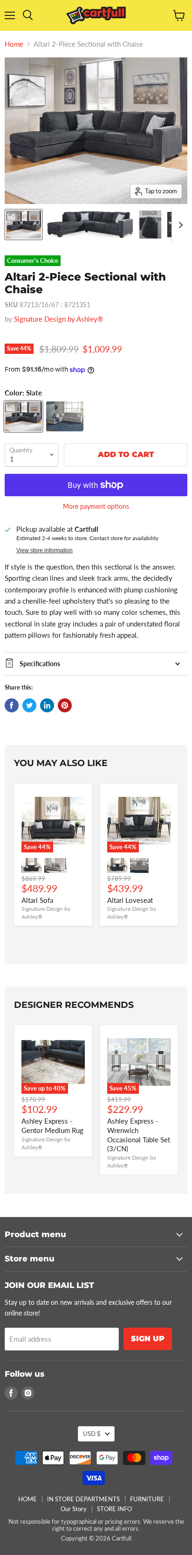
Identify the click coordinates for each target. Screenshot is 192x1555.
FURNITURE (147, 1499)
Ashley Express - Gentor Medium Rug (52, 1125)
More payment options (96, 506)
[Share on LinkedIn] (47, 705)
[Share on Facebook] (12, 705)
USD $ (92, 1433)
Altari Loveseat (130, 900)
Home (14, 44)
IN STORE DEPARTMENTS (83, 1499)
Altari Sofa (37, 900)
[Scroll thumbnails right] (178, 225)
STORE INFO (114, 1509)
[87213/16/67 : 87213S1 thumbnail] (23, 224)
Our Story (74, 1509)
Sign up (148, 1338)
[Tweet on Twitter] (29, 705)
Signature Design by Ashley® (58, 319)
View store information (44, 550)
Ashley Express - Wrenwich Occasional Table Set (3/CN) (138, 1135)
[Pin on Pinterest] (65, 705)
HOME (27, 1499)
